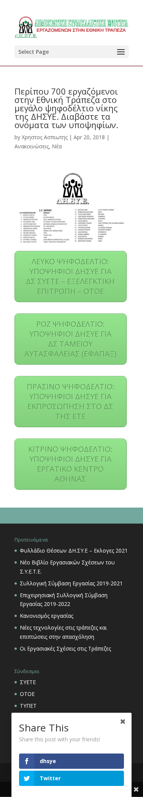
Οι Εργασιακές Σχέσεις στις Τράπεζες (65, 648)
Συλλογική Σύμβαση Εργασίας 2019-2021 (71, 583)
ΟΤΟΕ (27, 693)
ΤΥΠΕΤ (28, 705)
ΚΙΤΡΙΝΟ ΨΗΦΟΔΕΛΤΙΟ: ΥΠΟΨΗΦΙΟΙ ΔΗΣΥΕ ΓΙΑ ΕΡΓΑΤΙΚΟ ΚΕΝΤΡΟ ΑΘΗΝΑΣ (70, 464)
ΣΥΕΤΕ (28, 682)
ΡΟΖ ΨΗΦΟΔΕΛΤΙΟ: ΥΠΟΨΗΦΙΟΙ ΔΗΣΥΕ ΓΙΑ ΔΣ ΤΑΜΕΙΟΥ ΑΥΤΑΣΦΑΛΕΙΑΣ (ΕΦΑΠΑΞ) (70, 339)
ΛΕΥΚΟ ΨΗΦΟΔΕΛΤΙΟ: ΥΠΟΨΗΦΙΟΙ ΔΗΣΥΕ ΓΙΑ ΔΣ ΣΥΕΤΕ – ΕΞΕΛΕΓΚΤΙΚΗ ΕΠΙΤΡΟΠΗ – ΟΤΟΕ (70, 276)
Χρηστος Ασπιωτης (44, 137)
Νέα (57, 146)
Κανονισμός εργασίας (46, 615)
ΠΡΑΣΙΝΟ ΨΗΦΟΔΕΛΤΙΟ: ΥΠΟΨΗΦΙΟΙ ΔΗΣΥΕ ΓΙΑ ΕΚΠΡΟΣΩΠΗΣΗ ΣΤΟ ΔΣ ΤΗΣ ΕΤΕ (70, 401)
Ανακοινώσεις (31, 146)
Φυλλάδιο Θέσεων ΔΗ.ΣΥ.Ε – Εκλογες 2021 (74, 550)
